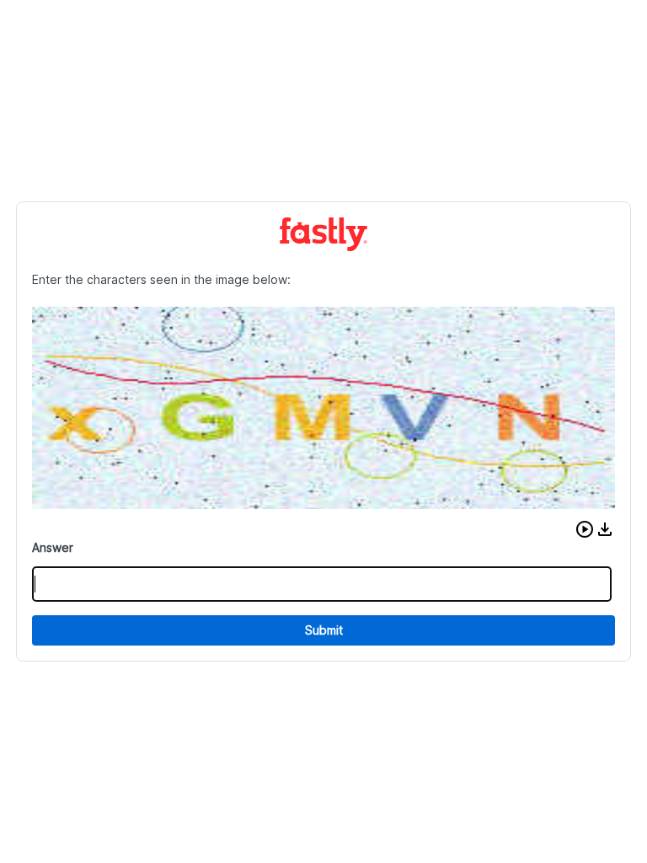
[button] (585, 529)
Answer (52, 547)
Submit (324, 630)
